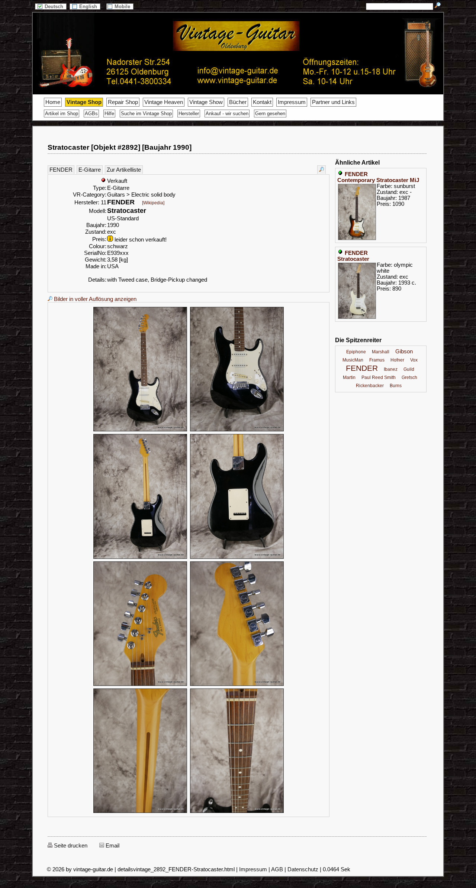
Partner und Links (333, 102)
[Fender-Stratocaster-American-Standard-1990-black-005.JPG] (140, 685)
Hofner (397, 360)
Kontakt (262, 102)
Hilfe (109, 113)
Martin (349, 377)
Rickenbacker (370, 385)
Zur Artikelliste (124, 170)
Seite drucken (69, 846)
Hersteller (188, 113)
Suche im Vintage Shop (146, 113)
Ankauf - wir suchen (227, 113)
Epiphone (356, 351)
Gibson (404, 351)
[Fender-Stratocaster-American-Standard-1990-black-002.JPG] (236, 430)
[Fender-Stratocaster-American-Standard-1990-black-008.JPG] (236, 812)
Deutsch (54, 6)
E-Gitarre (89, 170)
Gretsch (409, 377)
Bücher (238, 102)
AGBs (91, 113)
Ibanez (391, 369)
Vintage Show (206, 102)
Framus (377, 360)
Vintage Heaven (163, 102)
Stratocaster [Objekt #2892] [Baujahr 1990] (120, 147)
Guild (408, 369)
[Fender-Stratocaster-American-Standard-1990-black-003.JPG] (140, 558)
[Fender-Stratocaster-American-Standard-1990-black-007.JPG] (140, 812)
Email (111, 846)
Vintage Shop (84, 102)
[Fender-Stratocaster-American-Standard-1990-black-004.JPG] (236, 558)
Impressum (292, 102)
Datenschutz (302, 869)
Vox (414, 360)
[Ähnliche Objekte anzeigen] (321, 169)
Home (52, 102)
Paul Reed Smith (378, 377)
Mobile (123, 6)
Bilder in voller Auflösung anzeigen (94, 299)
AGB (277, 869)
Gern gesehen (270, 113)
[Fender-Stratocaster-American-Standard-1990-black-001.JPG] (140, 430)
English (89, 6)
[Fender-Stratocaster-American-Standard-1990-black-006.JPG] (236, 685)
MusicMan (352, 360)
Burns (396, 385)
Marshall (380, 351)
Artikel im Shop (61, 113)
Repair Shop (123, 102)
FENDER (61, 170)
